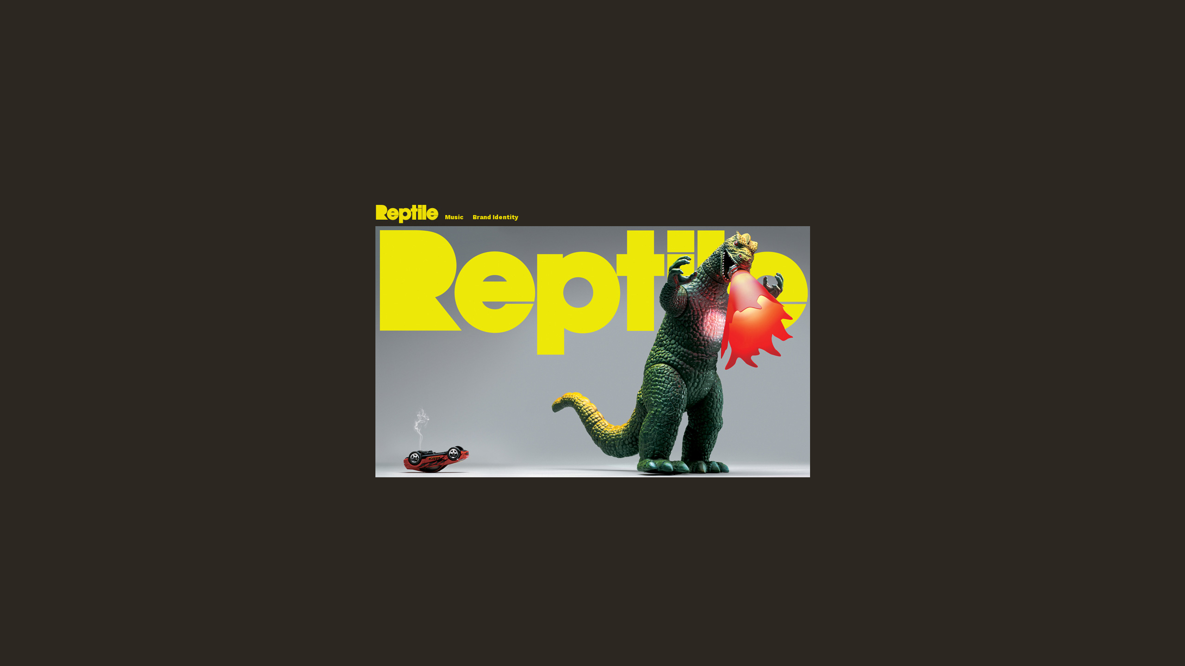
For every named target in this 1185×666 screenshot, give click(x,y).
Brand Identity (495, 217)
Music (454, 217)
